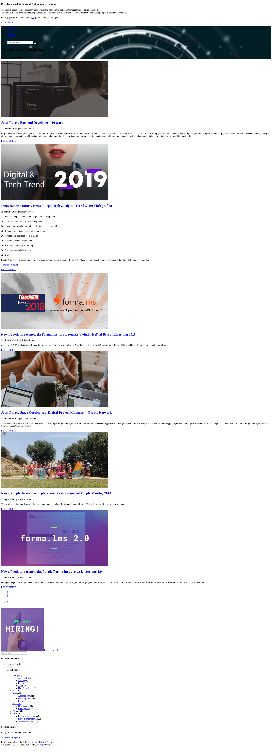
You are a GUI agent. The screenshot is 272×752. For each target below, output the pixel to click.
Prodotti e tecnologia (25, 334)
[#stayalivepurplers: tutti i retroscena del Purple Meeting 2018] (54, 487)
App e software (25, 678)
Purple (14, 122)
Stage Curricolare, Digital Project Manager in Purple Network (66, 412)
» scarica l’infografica (10, 265)
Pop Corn (16, 703)
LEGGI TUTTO (8, 141)
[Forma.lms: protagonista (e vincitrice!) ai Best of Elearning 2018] (54, 328)
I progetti (11, 29)
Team (9, 32)
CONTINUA (7, 22)
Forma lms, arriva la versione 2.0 (77, 571)
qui (32, 17)
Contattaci (11, 35)
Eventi (21, 701)
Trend (20, 685)
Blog (9, 40)
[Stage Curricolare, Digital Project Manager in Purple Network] (54, 406)
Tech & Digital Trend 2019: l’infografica (82, 206)
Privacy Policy (45, 742)
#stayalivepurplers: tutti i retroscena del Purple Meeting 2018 (66, 493)
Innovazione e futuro (16, 206)
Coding (21, 680)
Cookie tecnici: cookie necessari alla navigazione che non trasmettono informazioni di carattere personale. (52, 10)
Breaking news (25, 698)
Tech (14, 713)
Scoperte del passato (27, 721)
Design (15, 675)
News (37, 206)
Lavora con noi (13, 37)
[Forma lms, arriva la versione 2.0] (54, 565)
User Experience (25, 688)
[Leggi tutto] (22, 650)
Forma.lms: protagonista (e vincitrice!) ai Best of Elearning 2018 (89, 334)
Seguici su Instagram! (10, 737)
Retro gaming (24, 708)
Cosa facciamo (13, 27)
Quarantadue (24, 706)
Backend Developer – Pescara (41, 122)
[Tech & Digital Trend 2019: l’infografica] (54, 199)
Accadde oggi (24, 696)
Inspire (21, 683)
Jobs (4, 122)
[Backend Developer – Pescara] (54, 116)
